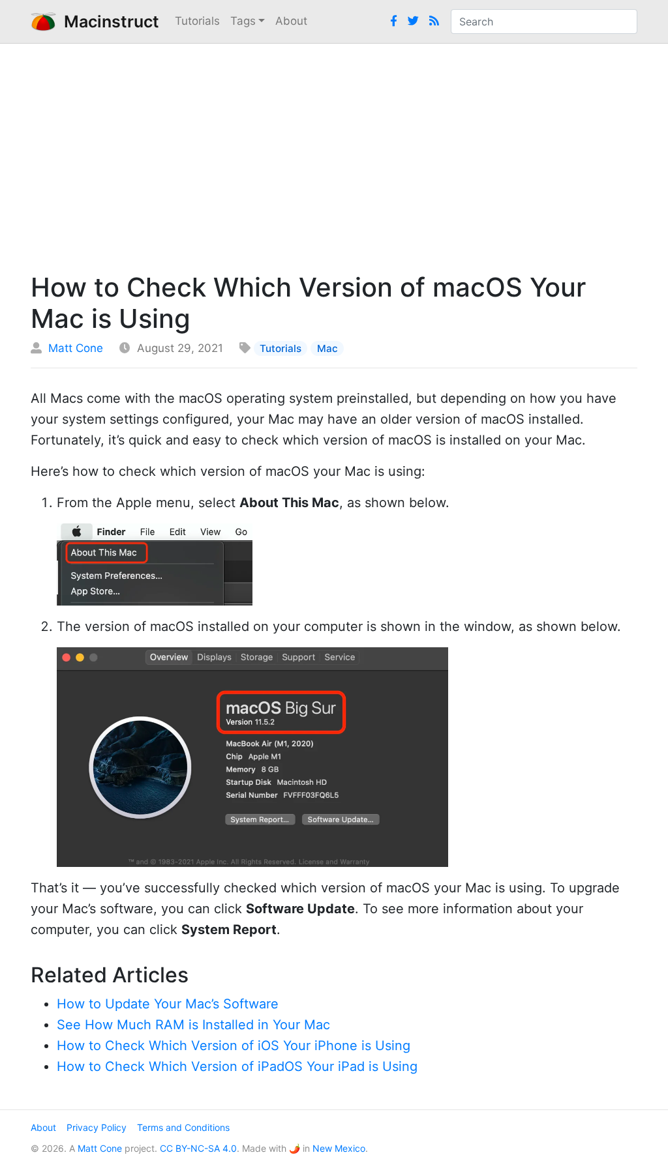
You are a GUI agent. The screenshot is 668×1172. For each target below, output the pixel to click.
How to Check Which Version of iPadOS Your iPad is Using (237, 1066)
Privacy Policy (97, 1127)
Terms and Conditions (183, 1127)
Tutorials (197, 20)
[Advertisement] (334, 154)
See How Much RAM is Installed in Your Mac (193, 1025)
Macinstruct (107, 21)
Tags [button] (243, 20)
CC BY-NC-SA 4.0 (198, 1148)
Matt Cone (75, 348)
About (291, 20)
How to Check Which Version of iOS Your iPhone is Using (233, 1045)
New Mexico (338, 1148)
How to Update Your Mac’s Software (168, 1004)
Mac (327, 348)
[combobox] (544, 21)
